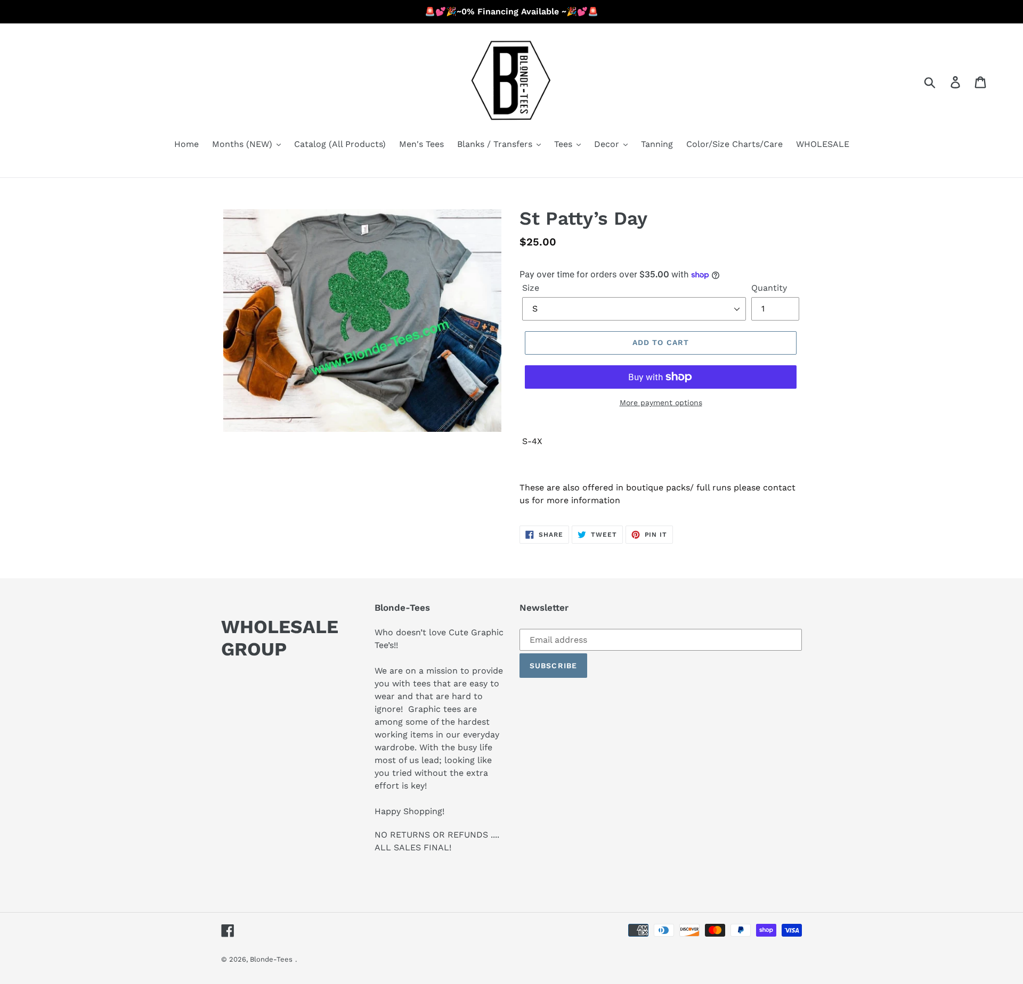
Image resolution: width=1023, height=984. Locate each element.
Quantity (769, 288)
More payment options (661, 402)
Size (530, 288)
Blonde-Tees (271, 959)
